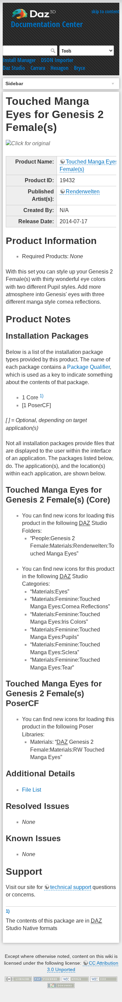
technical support (70, 887)
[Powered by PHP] (46, 978)
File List (31, 790)
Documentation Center (47, 24)
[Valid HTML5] (75, 978)
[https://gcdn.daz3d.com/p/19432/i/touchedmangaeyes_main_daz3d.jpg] (28, 143)
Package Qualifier (88, 367)
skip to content (105, 11)
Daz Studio (14, 68)
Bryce (79, 68)
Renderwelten (83, 191)
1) (41, 395)
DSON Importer (57, 60)
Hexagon (59, 68)
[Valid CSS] (103, 978)
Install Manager (19, 60)
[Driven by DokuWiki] (61, 985)
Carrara (37, 68)
